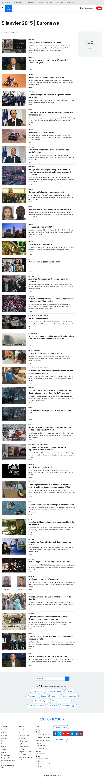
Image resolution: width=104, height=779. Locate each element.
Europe (3, 730)
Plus (37, 726)
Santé (3, 744)
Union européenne (69, 696)
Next (2, 741)
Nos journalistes (6, 758)
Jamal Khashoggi (68, 706)
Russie (43, 696)
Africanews (22, 754)
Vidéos (3, 752)
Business (4, 735)
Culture (3, 749)
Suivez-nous (23, 741)
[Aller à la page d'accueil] (8, 8)
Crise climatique (40, 701)
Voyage (3, 746)
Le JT (20, 732)
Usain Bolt (53, 706)
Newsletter (59, 740)
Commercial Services (43, 735)
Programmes (5, 755)
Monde (3, 732)
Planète (3, 738)
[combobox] (77, 2)
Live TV (21, 730)
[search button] (67, 2)
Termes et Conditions (43, 737)
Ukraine (54, 696)
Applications (23, 744)
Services (21, 726)
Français (6, 2)
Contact (38, 751)
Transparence (40, 748)
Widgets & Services (25, 751)
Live (99, 8)
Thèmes (4, 726)
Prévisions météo (24, 735)
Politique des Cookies (43, 740)
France (69, 691)
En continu (22, 738)
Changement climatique (60, 701)
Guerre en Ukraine (54, 691)
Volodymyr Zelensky (36, 706)
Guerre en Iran (37, 691)
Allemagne (31, 696)
